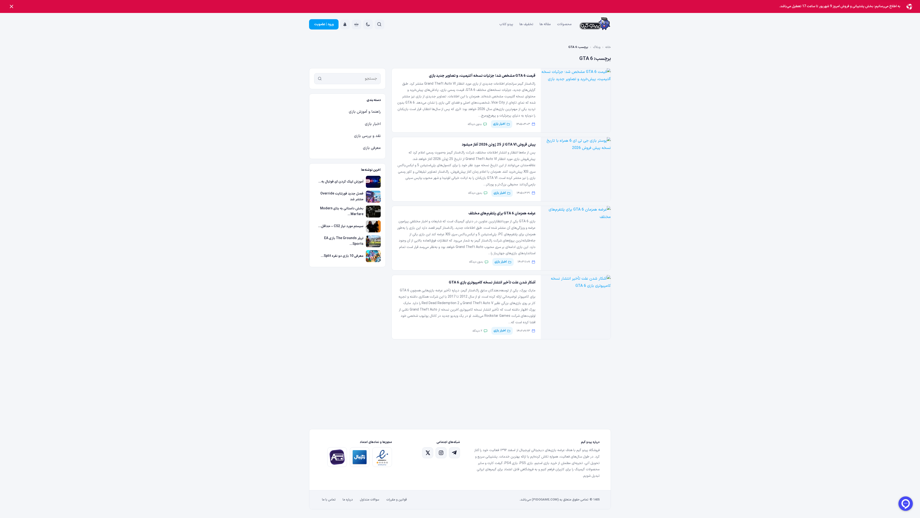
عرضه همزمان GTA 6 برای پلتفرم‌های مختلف (501, 213)
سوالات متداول (369, 499)
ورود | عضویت (324, 24)
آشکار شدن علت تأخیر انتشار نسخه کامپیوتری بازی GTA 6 (492, 282)
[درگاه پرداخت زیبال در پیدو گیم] (359, 457)
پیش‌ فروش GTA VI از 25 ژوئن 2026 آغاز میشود (498, 144)
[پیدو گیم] (595, 24)
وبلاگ (596, 47)
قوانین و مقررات (396, 499)
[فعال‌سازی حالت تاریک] (368, 24)
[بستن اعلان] (11, 6)
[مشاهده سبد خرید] (356, 24)
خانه (608, 47)
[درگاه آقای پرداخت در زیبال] (337, 457)
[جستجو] (320, 78)
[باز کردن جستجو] (379, 24)
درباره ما (348, 499)
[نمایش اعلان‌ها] (345, 24)
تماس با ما (329, 499)
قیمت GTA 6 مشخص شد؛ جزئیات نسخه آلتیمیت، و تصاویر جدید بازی (482, 76)
